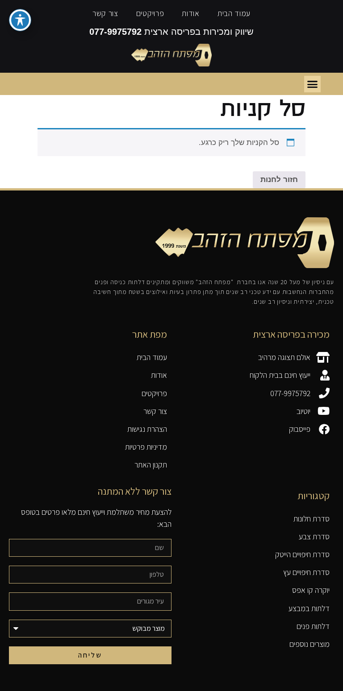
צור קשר (105, 13)
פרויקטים (150, 13)
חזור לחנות (279, 179)
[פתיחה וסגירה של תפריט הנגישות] (20, 20)
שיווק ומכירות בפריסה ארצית (171, 32)
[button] (312, 84)
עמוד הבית (234, 13)
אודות (191, 13)
